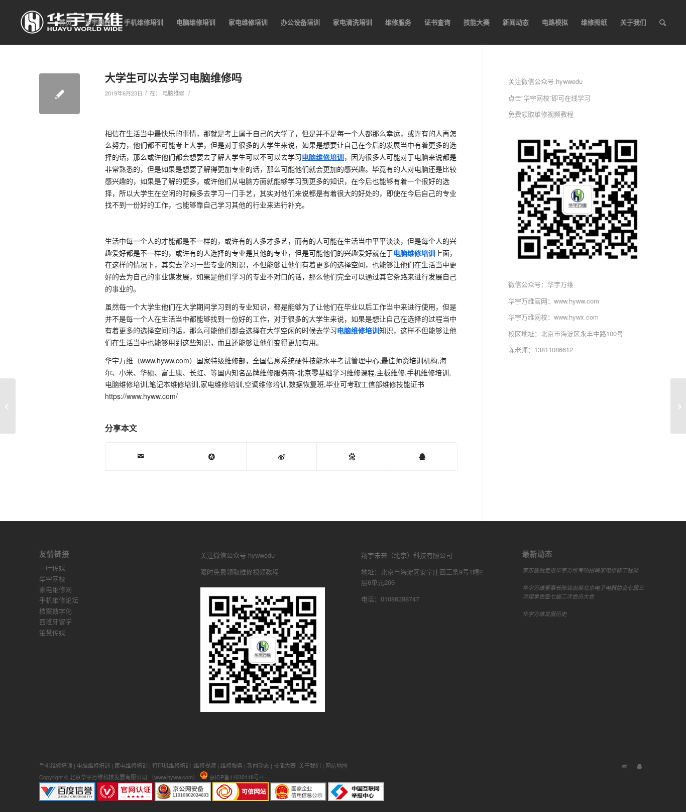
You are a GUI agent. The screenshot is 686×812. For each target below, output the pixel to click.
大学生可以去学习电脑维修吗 (173, 76)
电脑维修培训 (93, 765)
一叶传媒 (52, 567)
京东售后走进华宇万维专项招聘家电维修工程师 (580, 570)
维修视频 (205, 765)
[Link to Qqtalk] (639, 765)
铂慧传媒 (52, 632)
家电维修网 (55, 589)
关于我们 (310, 765)
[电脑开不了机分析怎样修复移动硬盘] (8, 406)
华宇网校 (52, 578)
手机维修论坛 (58, 599)
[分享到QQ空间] (211, 456)
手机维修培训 (55, 765)
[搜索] (662, 22)
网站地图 (336, 765)
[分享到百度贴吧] (352, 456)
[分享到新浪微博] (281, 456)
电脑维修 (173, 93)
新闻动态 (258, 765)
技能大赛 (285, 765)
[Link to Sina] (624, 765)
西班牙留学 (55, 621)
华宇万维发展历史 (544, 614)
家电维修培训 (131, 765)
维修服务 (231, 765)
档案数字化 (55, 611)
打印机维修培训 (171, 765)
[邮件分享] (140, 456)
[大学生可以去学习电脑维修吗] (59, 93)
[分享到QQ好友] (422, 456)
